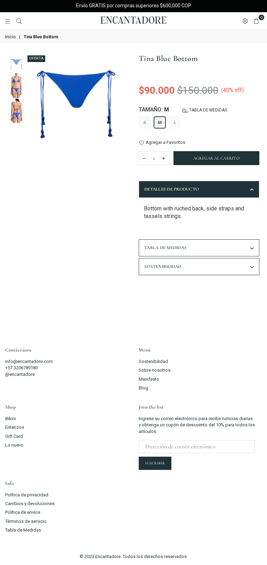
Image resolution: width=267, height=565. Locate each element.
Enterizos (14, 427)
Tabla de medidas (207, 110)
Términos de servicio (26, 521)
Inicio (10, 36)
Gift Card (14, 436)
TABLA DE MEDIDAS (165, 247)
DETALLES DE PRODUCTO (171, 189)
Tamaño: (183, 109)
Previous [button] (32, 131)
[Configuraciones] (245, 21)
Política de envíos (22, 512)
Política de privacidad (26, 494)
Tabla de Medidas (23, 530)
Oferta (36, 58)
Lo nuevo (14, 445)
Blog (143, 387)
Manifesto (149, 379)
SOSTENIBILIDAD (162, 266)
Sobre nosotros (154, 370)
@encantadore (20, 374)
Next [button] (122, 131)
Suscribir (155, 463)
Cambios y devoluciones (30, 503)
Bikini (10, 418)
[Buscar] (19, 21)
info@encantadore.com (29, 361)
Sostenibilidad (153, 361)
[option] (77, 105)
